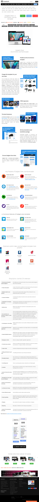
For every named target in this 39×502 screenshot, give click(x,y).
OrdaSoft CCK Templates (10, 22)
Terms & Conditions (22, 482)
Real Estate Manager (13, 482)
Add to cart (23, 440)
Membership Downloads (5, 488)
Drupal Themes (3, 484)
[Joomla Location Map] (31, 253)
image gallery (16, 8)
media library (3, 10)
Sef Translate (12, 486)
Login (37, 1)
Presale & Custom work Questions (32, 501)
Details (7, 463)
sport (35, 10)
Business (4, 26)
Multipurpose (25, 24)
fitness (11, 8)
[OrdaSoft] (5, 1)
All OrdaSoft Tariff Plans (19, 446)
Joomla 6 (22, 26)
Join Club (32, 473)
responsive (24, 10)
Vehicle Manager (13, 481)
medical (7, 10)
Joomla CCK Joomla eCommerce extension (14, 413)
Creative (10, 26)
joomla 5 (29, 8)
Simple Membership (13, 488)
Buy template (35, 15)
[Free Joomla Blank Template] (19, 253)
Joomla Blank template (12, 186)
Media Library (12, 484)
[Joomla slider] (7, 262)
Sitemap (20, 481)
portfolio (18, 10)
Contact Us (21, 486)
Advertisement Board (13, 487)
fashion (9, 8)
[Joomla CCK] (7, 253)
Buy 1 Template (16, 441)
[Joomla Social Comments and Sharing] (7, 269)
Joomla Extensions (4, 481)
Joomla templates (12, 24)
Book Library (12, 483)
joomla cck (34, 8)
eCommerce (20, 24)
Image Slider (35, 26)
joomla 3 (23, 8)
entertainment (3, 8)
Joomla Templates (4, 482)
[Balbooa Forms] (31, 262)
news (12, 10)
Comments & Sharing (13, 491)
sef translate (32, 10)
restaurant (28, 10)
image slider (20, 8)
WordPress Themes (4, 483)
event (6, 8)
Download (29, 15)
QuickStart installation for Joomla (30, 179)
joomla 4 (26, 8)
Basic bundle (23, 418)
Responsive (29, 26)
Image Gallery (16, 26)
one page (15, 10)
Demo (23, 15)
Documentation (21, 22)
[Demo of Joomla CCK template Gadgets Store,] (19, 38)
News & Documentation (23, 483)
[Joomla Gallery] (19, 262)
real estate (21, 10)
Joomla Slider (15, 434)
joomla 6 (32, 8)
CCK (32, 24)
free (13, 8)
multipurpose (9, 10)
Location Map (15, 435)
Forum (20, 484)
